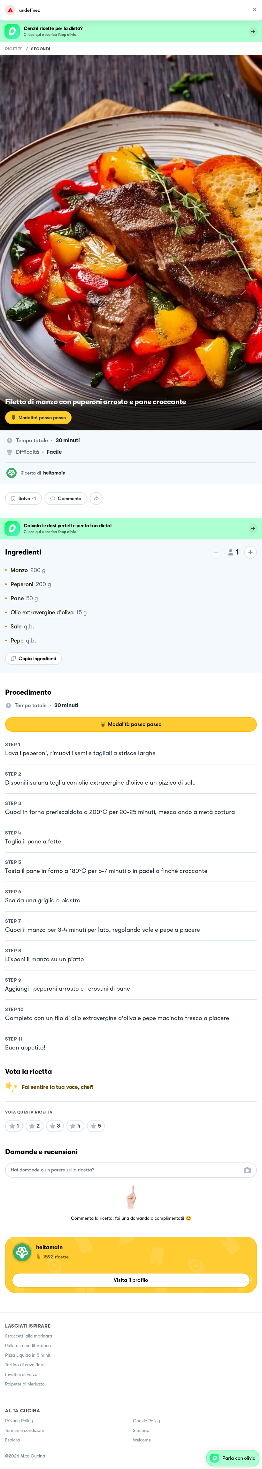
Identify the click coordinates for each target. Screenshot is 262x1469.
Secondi (40, 48)
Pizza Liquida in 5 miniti (28, 1355)
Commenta (69, 498)
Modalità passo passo (42, 417)
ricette (14, 48)
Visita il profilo (131, 1280)
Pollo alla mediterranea (28, 1345)
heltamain (54, 473)
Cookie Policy (146, 1420)
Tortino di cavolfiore (24, 1364)
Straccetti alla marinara (28, 1335)
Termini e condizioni (24, 1430)
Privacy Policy (19, 1420)
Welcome (142, 1439)
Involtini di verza (21, 1374)
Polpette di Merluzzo (25, 1383)
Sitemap (141, 1430)
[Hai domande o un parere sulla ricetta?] (125, 1170)
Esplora (12, 1439)
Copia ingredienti (37, 658)
